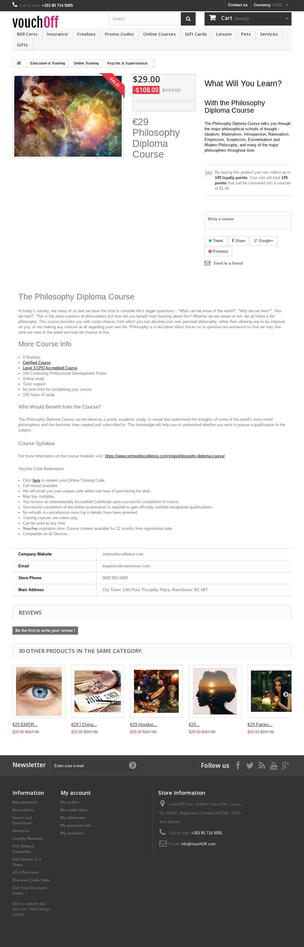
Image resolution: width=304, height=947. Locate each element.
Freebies (86, 34)
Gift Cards (196, 34)
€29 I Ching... (84, 724)
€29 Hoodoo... (143, 724)
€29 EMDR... (25, 724)
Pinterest (220, 251)
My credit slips (74, 810)
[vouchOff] (55, 22)
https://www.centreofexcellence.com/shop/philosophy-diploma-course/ (165, 456)
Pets (246, 34)
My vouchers (72, 833)
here (36, 480)
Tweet (217, 240)
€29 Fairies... (260, 724)
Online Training (86, 63)
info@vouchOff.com (198, 844)
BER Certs (27, 34)
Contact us (238, 5)
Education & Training (47, 63)
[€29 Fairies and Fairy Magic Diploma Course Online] (274, 691)
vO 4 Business (25, 872)
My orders (70, 802)
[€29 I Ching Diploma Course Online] (97, 691)
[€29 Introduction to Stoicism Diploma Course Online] (215, 691)
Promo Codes (119, 34)
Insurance (57, 34)
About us (20, 831)
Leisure (224, 34)
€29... (194, 724)
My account (76, 792)
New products (25, 802)
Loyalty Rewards (27, 838)
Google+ (265, 240)
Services (269, 34)
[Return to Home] (18, 63)
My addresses (73, 818)
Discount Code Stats (31, 880)
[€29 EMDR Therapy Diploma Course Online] (38, 691)
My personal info (76, 825)
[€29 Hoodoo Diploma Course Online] (156, 691)
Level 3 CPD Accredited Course (50, 368)
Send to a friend (228, 263)
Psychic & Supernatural (127, 63)
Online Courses (159, 34)
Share (239, 240)
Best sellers (23, 810)
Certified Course (36, 362)
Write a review (221, 219)
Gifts (22, 45)
